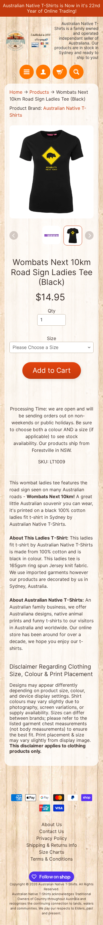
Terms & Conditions (51, 859)
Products (39, 92)
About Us (51, 824)
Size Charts (51, 852)
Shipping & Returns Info (51, 845)
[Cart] (60, 72)
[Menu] (26, 72)
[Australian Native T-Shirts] (28, 40)
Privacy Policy (51, 838)
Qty (52, 311)
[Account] (43, 72)
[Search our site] (76, 72)
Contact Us (51, 831)
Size (51, 338)
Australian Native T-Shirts (57, 884)
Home (15, 92)
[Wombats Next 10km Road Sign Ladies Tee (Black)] (73, 236)
